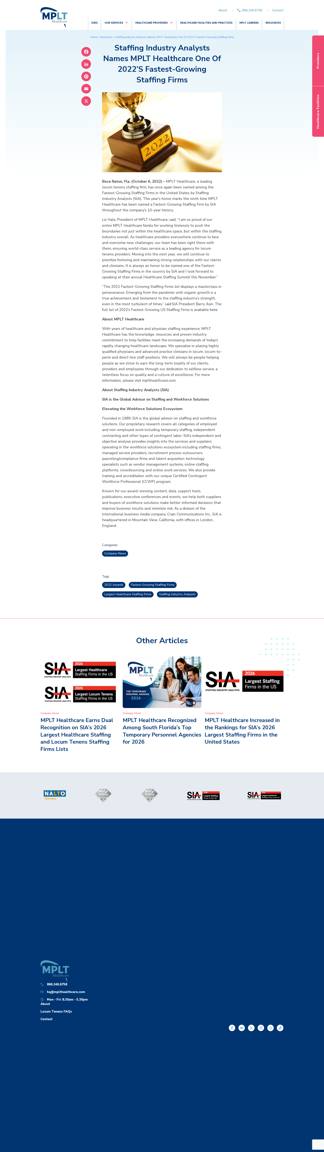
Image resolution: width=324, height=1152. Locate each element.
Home (94, 37)
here (213, 309)
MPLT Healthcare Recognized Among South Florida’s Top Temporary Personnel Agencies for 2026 (162, 731)
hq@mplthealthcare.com (66, 992)
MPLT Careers (249, 22)
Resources (273, 22)
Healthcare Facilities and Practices (206, 22)
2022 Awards (113, 585)
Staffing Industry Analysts (177, 594)
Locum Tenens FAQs (56, 1011)
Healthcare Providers (151, 22)
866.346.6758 (252, 10)
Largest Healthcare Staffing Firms (127, 594)
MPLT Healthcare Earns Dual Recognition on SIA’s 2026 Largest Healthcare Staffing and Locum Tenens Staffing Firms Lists (76, 735)
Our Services (114, 22)
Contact (278, 10)
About (222, 10)
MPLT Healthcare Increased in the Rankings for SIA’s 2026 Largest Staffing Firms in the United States (242, 731)
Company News (115, 553)
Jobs (94, 22)
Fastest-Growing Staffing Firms (152, 585)
